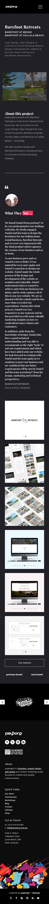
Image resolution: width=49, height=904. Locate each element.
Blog (7, 803)
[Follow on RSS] (23, 742)
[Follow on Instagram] (18, 742)
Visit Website (24, 663)
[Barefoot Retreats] (24, 439)
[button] (2, 702)
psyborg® (25, 893)
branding (22, 768)
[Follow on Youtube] (38, 898)
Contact (8, 806)
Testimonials (11, 797)
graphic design (34, 768)
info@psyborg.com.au (17, 828)
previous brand (14, 674)
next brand (37, 674)
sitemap (36, 893)
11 (36, 565)
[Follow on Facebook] (7, 742)
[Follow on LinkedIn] (32, 898)
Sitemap (9, 810)
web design (10, 771)
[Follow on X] (12, 742)
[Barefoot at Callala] (24, 526)
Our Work (9, 793)
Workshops (10, 800)
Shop (7, 813)
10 (33, 565)
